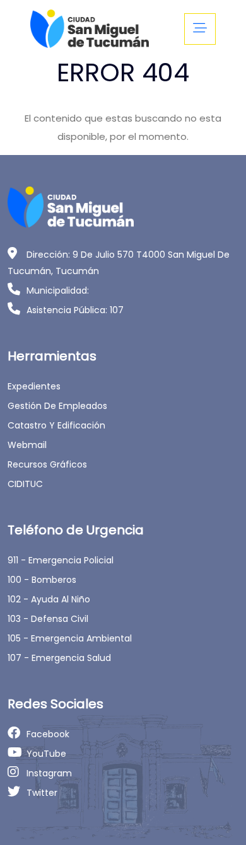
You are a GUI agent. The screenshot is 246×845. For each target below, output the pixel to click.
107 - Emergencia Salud (59, 658)
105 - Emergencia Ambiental (70, 638)
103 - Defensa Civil (48, 618)
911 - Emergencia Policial (61, 560)
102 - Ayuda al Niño (49, 599)
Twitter (41, 792)
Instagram (49, 773)
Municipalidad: (57, 290)
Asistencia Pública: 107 (75, 310)
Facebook (47, 734)
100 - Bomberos (42, 579)
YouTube (46, 753)
